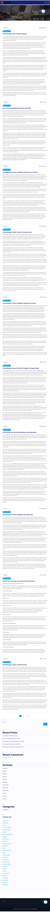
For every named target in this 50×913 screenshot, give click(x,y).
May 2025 (4, 799)
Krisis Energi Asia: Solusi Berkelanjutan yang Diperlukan (20, 432)
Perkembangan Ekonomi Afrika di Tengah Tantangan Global (21, 368)
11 (26, 716)
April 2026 (5, 779)
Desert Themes (34, 909)
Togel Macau (5, 820)
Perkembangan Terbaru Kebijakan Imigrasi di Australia (19, 303)
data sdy (4, 868)
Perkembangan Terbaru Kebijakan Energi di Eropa (18, 515)
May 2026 (4, 776)
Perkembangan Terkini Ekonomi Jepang (15, 34)
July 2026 (4, 771)
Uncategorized (7, 31)
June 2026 (5, 774)
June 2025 (5, 796)
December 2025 (6, 790)
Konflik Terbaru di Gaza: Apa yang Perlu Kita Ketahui (19, 581)
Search (4, 722)
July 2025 (4, 793)
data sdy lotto (5, 880)
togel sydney (5, 882)
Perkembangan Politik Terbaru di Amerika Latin (17, 232)
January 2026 (5, 787)
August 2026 (5, 768)
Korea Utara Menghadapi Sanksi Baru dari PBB (17, 108)
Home (24, 12)
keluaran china (5, 857)
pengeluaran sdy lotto (7, 864)
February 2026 (5, 785)
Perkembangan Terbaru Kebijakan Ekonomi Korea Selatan (20, 172)
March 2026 (5, 782)
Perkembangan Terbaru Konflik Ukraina (15, 665)
